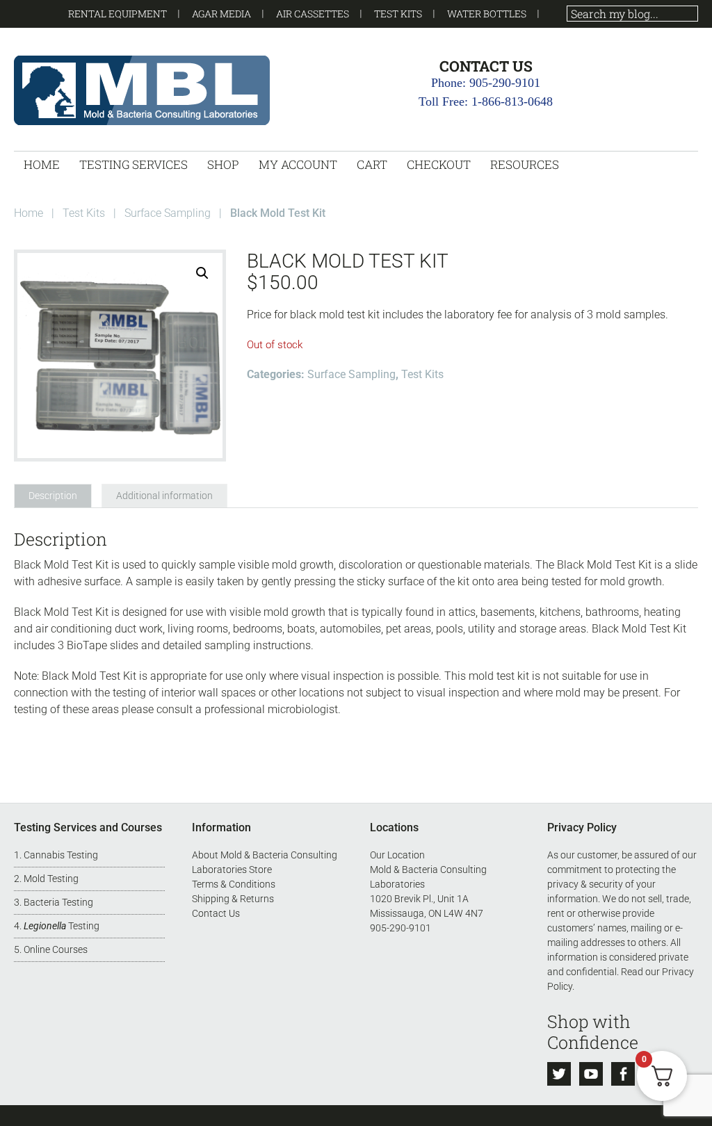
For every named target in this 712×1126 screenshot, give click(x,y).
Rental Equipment (117, 13)
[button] (202, 273)
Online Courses (56, 949)
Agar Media (221, 13)
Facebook (623, 1074)
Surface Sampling (167, 213)
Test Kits (398, 13)
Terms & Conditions (233, 884)
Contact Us (216, 913)
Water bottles (486, 13)
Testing (61, 925)
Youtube (591, 1074)
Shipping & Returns (233, 898)
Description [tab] (53, 495)
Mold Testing (51, 878)
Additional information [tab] (164, 495)
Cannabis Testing (61, 854)
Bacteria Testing (58, 902)
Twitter (559, 1074)
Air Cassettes (312, 13)
